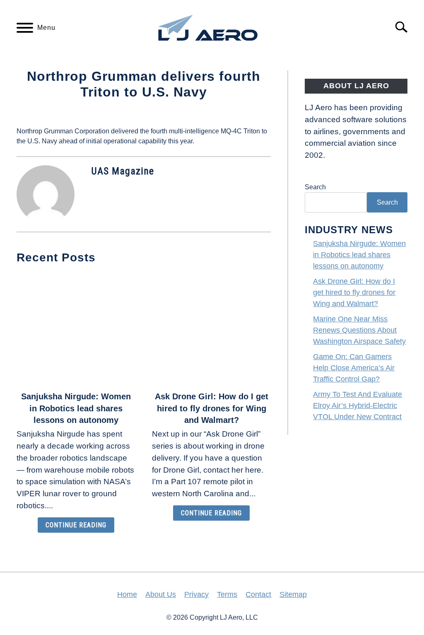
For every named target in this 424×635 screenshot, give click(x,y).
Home (127, 594)
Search (315, 187)
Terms (227, 594)
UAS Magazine (122, 171)
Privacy (196, 594)
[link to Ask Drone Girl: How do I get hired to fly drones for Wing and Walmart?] (211, 328)
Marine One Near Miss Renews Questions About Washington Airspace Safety (359, 330)
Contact (258, 594)
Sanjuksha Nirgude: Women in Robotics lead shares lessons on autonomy (76, 408)
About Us (160, 594)
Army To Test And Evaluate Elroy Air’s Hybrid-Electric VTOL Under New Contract (357, 405)
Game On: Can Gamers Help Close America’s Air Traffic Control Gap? (354, 368)
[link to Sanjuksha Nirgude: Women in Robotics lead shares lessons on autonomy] (76, 328)
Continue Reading (76, 525)
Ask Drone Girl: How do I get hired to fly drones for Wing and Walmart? (211, 408)
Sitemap (293, 594)
